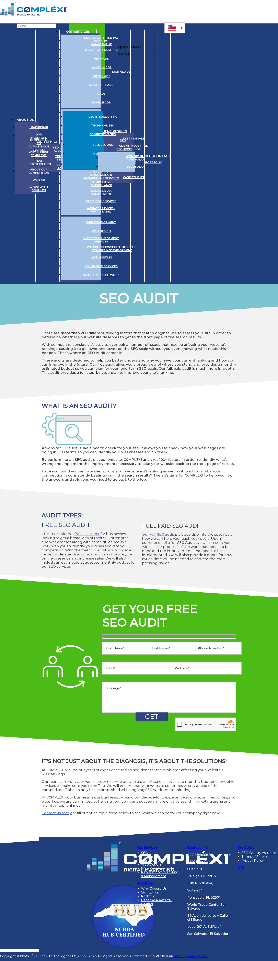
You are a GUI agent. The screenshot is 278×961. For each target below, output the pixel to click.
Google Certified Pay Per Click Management (101, 41)
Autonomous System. (191, 956)
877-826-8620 (199, 855)
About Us (25, 120)
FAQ (240, 868)
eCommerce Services (101, 266)
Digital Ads (121, 71)
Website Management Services (101, 240)
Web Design (101, 231)
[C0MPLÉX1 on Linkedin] (175, 156)
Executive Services (101, 201)
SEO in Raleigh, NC (103, 116)
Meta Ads (101, 58)
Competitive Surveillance (101, 183)
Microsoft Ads (101, 84)
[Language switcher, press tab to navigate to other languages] (174, 27)
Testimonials (133, 138)
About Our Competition (38, 171)
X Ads (101, 93)
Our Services (78, 31)
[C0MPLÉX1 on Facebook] (198, 156)
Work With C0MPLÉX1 (39, 188)
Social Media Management (101, 192)
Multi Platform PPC (101, 49)
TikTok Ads (101, 76)
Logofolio (135, 166)
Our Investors (38, 136)
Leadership (39, 127)
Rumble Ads (101, 102)
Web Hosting (101, 257)
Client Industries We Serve (133, 147)
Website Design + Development (121, 248)
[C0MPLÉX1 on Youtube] (191, 156)
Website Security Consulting (101, 248)
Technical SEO (102, 125)
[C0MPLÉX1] (33, 14)
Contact (162, 156)
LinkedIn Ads (101, 67)
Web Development (101, 222)
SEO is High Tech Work (101, 274)
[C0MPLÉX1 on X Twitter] (183, 156)
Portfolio (153, 162)
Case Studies (133, 177)
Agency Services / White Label (101, 210)
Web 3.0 (39, 179)
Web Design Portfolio (135, 158)
